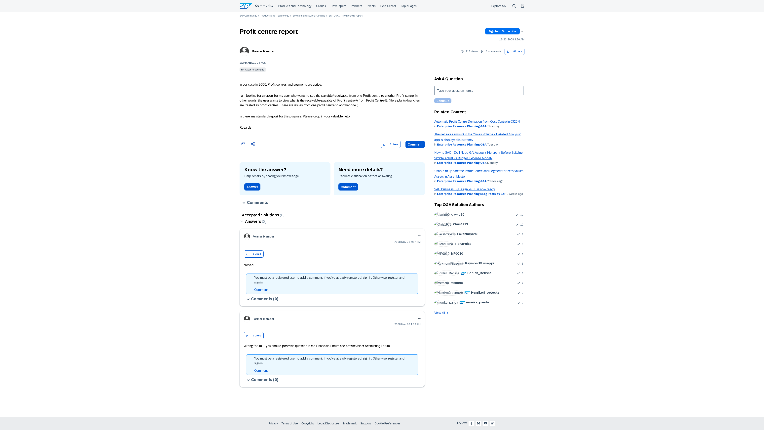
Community (264, 5)
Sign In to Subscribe (502, 31)
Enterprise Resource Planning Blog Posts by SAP (471, 193)
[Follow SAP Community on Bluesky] (478, 423)
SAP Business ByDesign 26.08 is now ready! (464, 189)
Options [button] (521, 31)
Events (371, 6)
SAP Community (248, 16)
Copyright (307, 423)
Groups (321, 6)
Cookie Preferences (388, 423)
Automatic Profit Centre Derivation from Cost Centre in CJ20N (477, 121)
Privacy (273, 423)
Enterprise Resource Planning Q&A (462, 126)
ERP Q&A (333, 16)
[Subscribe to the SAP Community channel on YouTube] (485, 423)
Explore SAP (499, 6)
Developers (338, 6)
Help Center (388, 6)
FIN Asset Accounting (252, 69)
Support (365, 423)
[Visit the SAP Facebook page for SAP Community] (471, 423)
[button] (508, 51)
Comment (415, 144)
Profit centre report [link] (352, 16)
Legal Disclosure (328, 423)
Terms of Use (289, 423)
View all (439, 313)
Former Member (263, 51)
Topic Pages (409, 6)
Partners (356, 6)
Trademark (350, 423)
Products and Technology (294, 6)
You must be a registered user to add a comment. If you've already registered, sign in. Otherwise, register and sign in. (329, 280)
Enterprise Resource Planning (309, 16)
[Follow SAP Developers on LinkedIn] (492, 423)
